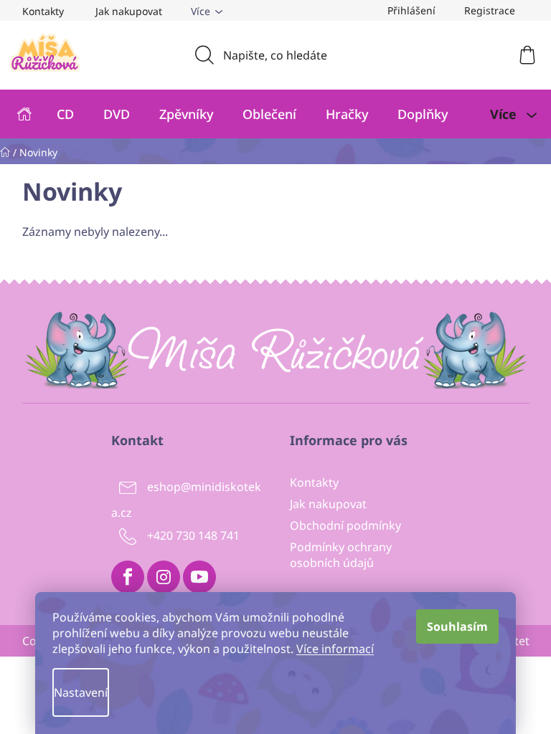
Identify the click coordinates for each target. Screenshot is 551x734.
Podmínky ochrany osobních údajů (341, 555)
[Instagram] (163, 577)
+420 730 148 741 (193, 535)
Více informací (335, 649)
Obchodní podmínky (345, 525)
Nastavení (81, 692)
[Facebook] (127, 577)
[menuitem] (25, 114)
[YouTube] (199, 577)
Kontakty (43, 11)
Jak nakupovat (128, 11)
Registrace (489, 10)
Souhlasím (457, 626)
